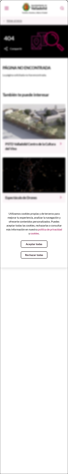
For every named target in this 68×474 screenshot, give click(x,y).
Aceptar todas (34, 244)
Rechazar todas (34, 254)
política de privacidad (50, 229)
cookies (34, 233)
